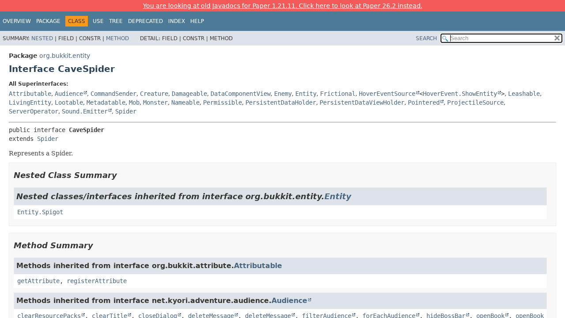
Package (48, 21)
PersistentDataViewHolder (362, 102)
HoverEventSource (387, 93)
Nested (42, 38)
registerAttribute (97, 280)
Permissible (222, 102)
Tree (116, 21)
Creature (154, 93)
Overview (17, 21)
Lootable (69, 102)
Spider (125, 111)
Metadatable (106, 102)
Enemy (283, 93)
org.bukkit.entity (64, 55)
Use (98, 21)
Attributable (30, 93)
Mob (134, 102)
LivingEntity (30, 102)
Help (197, 21)
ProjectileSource (475, 102)
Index (176, 21)
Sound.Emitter (85, 111)
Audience (69, 93)
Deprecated (145, 21)
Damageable (189, 93)
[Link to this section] (123, 175)
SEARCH (426, 38)
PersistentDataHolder (280, 102)
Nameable (185, 102)
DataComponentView (241, 93)
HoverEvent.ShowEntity (460, 93)
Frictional (337, 93)
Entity (305, 93)
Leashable (524, 93)
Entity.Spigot (40, 212)
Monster (155, 102)
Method (117, 38)
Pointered (424, 102)
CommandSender (113, 93)
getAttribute (38, 280)
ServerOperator (33, 111)
